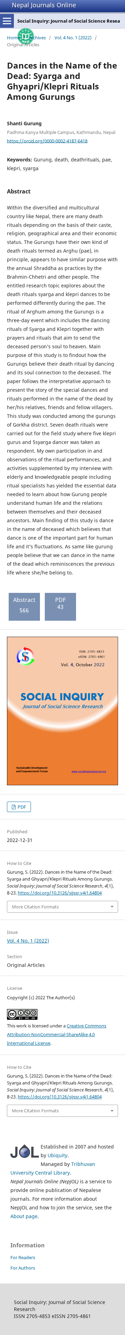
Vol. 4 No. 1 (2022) (73, 37)
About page (24, 1216)
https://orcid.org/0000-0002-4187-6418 (47, 140)
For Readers (22, 1257)
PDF (21, 807)
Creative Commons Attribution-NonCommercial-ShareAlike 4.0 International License (56, 1034)
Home (13, 37)
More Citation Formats (35, 907)
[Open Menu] (7, 21)
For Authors (22, 1268)
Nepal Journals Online (44, 5)
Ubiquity (57, 1155)
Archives (37, 37)
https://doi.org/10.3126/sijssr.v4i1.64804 (60, 893)
